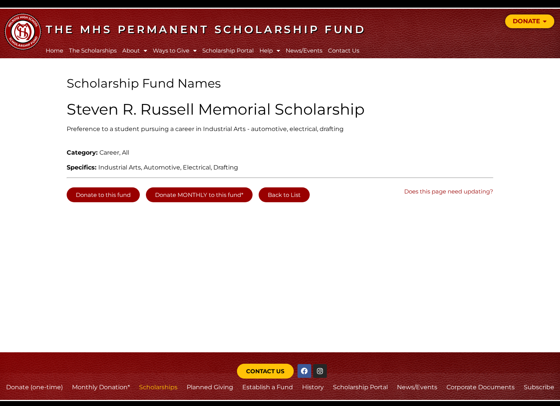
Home (54, 50)
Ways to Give (171, 50)
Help (266, 50)
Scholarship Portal (228, 50)
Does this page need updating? (448, 191)
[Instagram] (320, 371)
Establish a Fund (267, 387)
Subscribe (539, 387)
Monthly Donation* (101, 387)
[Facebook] (304, 371)
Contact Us (343, 50)
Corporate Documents (480, 387)
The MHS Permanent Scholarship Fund (206, 29)
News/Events (304, 50)
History (313, 387)
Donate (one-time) (34, 387)
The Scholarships (93, 50)
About (131, 50)
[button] (103, 194)
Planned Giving (210, 387)
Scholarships (158, 387)
